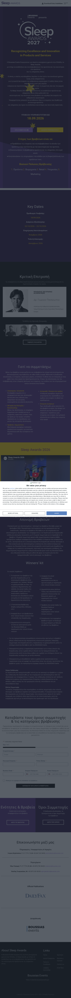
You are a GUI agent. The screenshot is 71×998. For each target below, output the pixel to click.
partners (12, 488)
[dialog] (35, 499)
